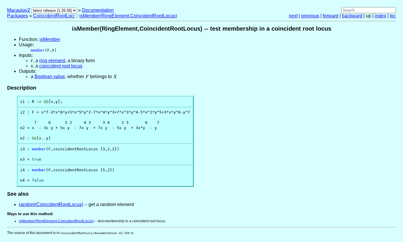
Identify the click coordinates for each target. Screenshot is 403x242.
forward (330, 15)
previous (310, 15)
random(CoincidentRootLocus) (51, 204)
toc (393, 15)
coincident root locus (60, 65)
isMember (50, 39)
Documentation (98, 10)
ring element (52, 60)
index (380, 15)
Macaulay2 (18, 10)
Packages (17, 15)
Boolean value (50, 76)
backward (352, 15)
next (293, 15)
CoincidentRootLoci (54, 15)
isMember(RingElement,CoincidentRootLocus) (128, 15)
